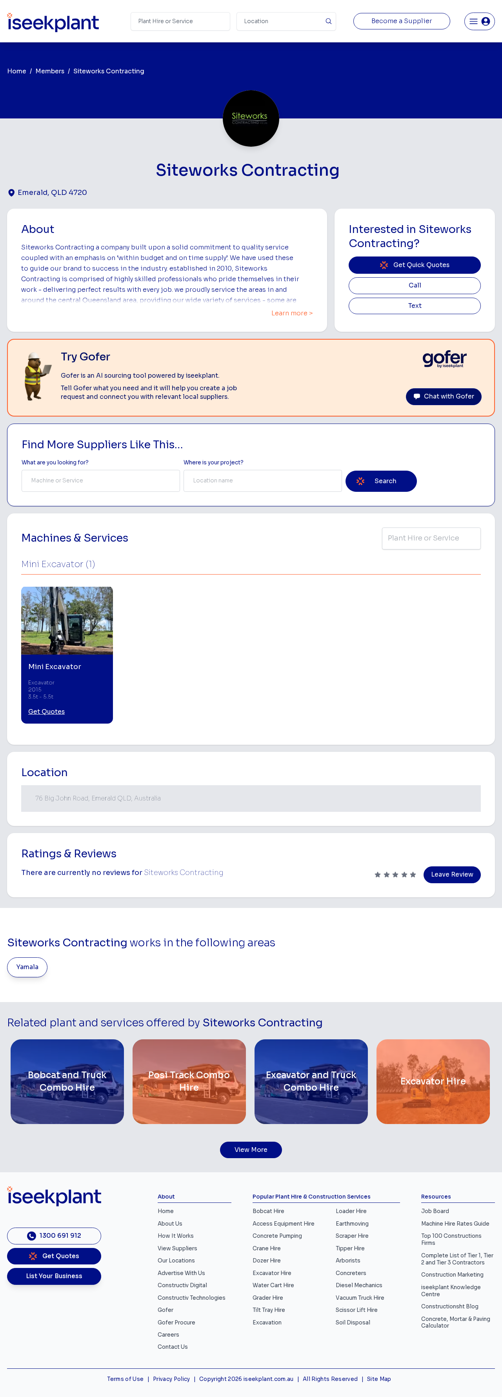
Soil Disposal (353, 1322)
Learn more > (292, 313)
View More (251, 1150)
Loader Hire (351, 1211)
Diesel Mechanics (359, 1285)
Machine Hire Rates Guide (455, 1224)
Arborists (348, 1260)
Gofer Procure (176, 1322)
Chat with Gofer (449, 396)
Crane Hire (267, 1248)
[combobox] (101, 481)
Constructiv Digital (182, 1285)
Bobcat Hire (268, 1211)
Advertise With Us (181, 1273)
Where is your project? (214, 462)
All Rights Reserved (330, 1379)
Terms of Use (125, 1379)
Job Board (435, 1211)
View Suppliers (177, 1248)
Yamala (27, 967)
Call (415, 285)
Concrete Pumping (277, 1236)
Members (49, 71)
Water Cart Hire (273, 1285)
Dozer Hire (267, 1260)
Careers (168, 1335)
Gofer (165, 1310)
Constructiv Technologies (192, 1298)
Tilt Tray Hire (269, 1310)
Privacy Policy (171, 1379)
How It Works (176, 1236)
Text (415, 306)
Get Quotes (46, 712)
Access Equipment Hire (284, 1224)
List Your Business (54, 1276)
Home (16, 71)
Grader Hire (268, 1298)
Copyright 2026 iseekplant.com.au (246, 1379)
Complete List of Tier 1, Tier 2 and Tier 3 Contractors (457, 1259)
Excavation (267, 1322)
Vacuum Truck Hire (360, 1298)
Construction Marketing (452, 1274)
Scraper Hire (352, 1236)
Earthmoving (352, 1224)
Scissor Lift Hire (357, 1310)
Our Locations (176, 1260)
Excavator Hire (272, 1273)
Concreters (351, 1273)
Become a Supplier (401, 21)
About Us (170, 1224)
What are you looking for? (55, 462)
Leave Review (452, 875)
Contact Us (173, 1347)
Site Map (379, 1379)
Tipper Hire (350, 1248)
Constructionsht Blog (449, 1306)
